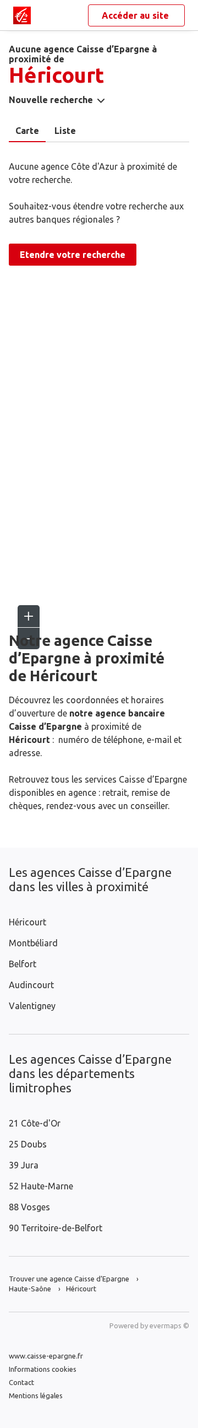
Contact (21, 1382)
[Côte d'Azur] (22, 15)
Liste (65, 131)
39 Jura (23, 1165)
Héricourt (27, 922)
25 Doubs (28, 1144)
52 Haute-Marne (41, 1186)
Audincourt (31, 985)
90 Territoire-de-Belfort (55, 1228)
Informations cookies (42, 1369)
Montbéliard (33, 943)
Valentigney (32, 1006)
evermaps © (169, 1325)
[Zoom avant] (29, 616)
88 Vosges (29, 1207)
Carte (27, 131)
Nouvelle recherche (51, 100)
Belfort (22, 964)
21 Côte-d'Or (35, 1123)
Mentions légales (36, 1395)
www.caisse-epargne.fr (46, 1356)
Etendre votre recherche (72, 255)
